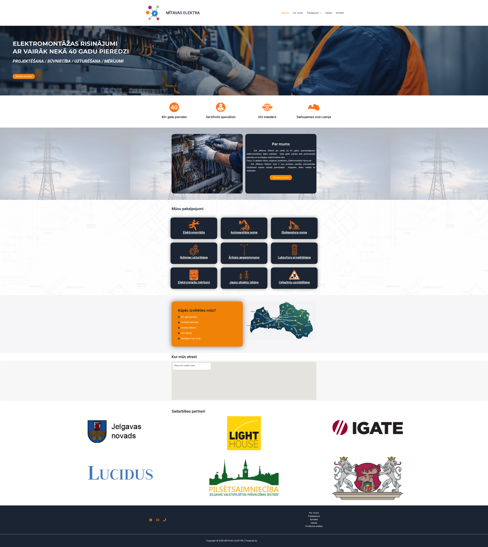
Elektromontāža (194, 232)
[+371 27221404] (164, 520)
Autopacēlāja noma (244, 232)
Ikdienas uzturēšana (194, 257)
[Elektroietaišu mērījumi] (193, 274)
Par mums (298, 13)
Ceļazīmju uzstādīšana (294, 282)
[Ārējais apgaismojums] (244, 250)
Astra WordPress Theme (270, 540)
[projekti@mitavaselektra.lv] (157, 520)
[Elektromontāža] (193, 224)
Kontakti (340, 13)
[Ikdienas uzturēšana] (193, 250)
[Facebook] (150, 520)
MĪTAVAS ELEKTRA (183, 13)
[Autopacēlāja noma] (244, 224)
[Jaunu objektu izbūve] (244, 274)
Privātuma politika (314, 526)
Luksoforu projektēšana (294, 257)
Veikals (328, 13)
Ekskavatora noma (294, 232)
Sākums (285, 13)
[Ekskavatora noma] (294, 224)
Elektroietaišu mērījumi (194, 282)
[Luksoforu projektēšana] (294, 250)
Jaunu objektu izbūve (244, 282)
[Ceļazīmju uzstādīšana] (294, 274)
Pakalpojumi (313, 13)
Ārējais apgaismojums (244, 257)
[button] (320, 13)
